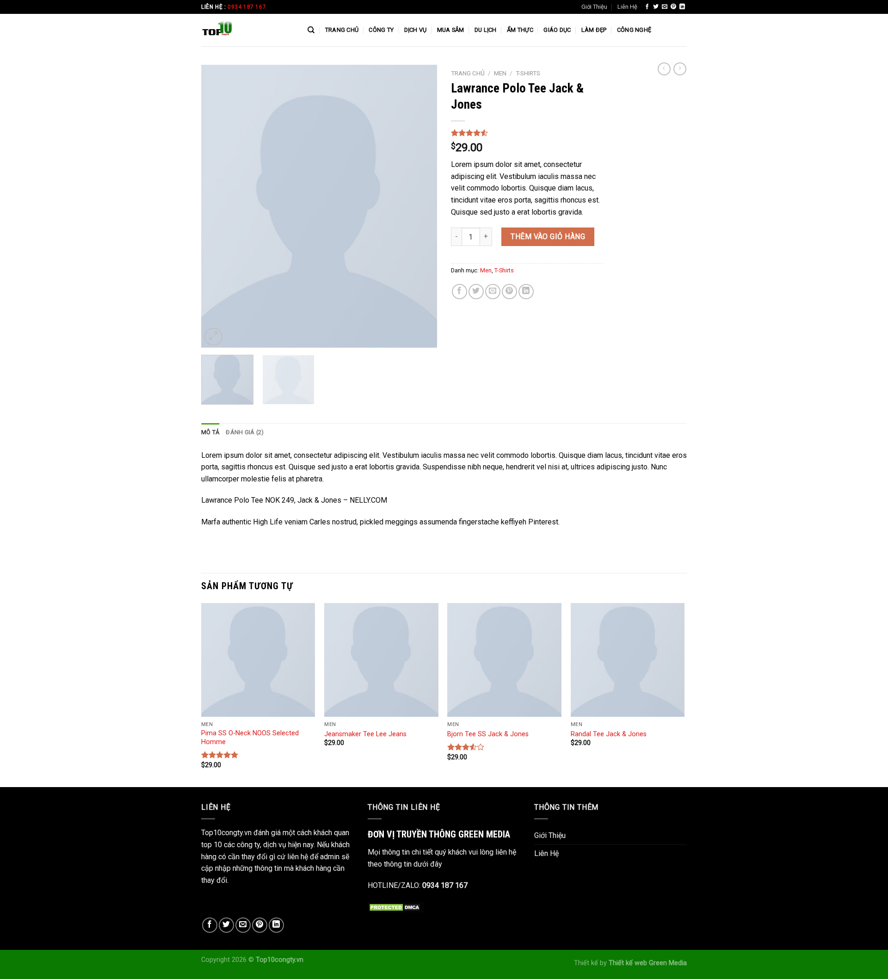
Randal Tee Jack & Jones (609, 734)
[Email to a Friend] (492, 291)
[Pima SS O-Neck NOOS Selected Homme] (258, 660)
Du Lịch (486, 29)
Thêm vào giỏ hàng (548, 236)
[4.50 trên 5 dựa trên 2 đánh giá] (527, 132)
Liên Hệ (627, 6)
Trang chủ (468, 73)
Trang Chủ (341, 29)
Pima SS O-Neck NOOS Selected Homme (250, 737)
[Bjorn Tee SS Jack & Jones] (504, 660)
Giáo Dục (557, 29)
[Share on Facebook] (459, 291)
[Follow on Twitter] (656, 7)
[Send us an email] (664, 7)
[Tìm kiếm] (311, 30)
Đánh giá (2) (245, 432)
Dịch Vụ (415, 29)
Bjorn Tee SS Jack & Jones (488, 734)
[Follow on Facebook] (647, 7)
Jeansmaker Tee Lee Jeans (365, 734)
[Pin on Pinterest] (509, 291)
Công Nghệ (634, 29)
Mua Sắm (450, 29)
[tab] (210, 432)
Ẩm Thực (520, 29)
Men (500, 73)
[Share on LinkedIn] (526, 291)
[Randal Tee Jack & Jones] (628, 660)
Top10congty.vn (279, 960)
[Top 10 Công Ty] (247, 30)
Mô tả (210, 432)
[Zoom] (213, 337)
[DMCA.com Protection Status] (395, 907)
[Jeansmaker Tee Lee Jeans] (381, 660)
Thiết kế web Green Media (648, 963)
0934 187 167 (247, 7)
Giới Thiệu (594, 6)
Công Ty (381, 29)
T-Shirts (528, 73)
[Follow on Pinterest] (673, 7)
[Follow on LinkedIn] (682, 7)
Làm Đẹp (594, 29)
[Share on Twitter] (476, 291)
